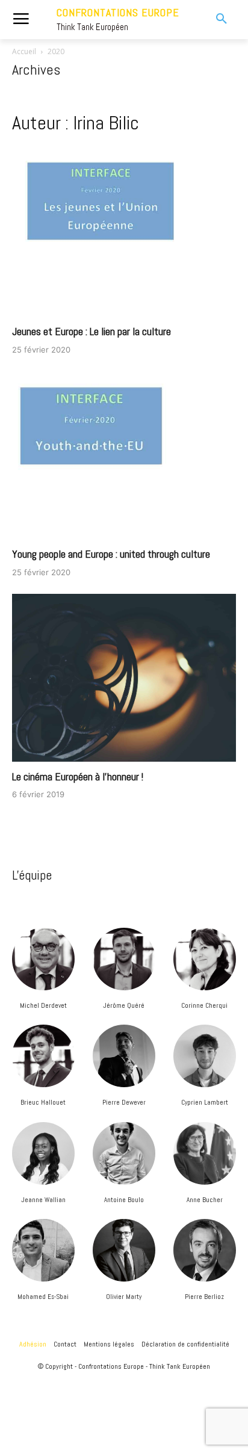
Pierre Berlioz (204, 1296)
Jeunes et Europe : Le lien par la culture (91, 331)
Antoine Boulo (124, 1199)
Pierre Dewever (124, 1102)
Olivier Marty (123, 1296)
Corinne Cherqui (204, 1005)
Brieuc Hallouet (43, 1102)
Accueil (24, 51)
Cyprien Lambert (204, 1102)
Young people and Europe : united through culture (111, 554)
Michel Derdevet (43, 1005)
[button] (213, 19)
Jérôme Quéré (123, 1005)
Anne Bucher (205, 1199)
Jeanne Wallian (43, 1199)
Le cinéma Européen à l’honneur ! (77, 776)
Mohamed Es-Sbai (43, 1296)
